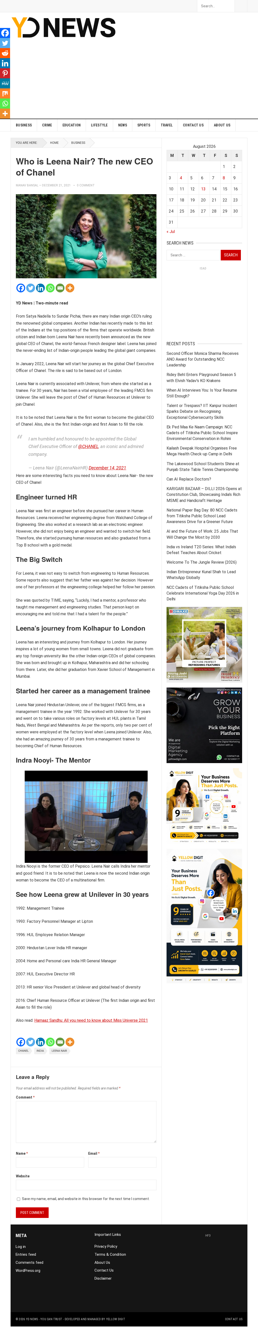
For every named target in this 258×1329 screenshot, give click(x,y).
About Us (222, 125)
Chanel (23, 1050)
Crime (47, 125)
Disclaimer (103, 1278)
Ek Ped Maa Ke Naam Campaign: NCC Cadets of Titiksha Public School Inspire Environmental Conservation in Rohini (202, 433)
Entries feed (26, 1254)
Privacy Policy (105, 1246)
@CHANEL (88, 446)
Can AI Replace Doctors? (189, 479)
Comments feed (29, 1262)
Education (71, 125)
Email (94, 1153)
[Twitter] (30, 288)
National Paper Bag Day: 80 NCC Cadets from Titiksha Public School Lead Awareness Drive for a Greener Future (202, 516)
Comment (25, 1097)
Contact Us (193, 125)
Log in (21, 1246)
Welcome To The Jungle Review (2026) (202, 562)
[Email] (60, 288)
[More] (70, 288)
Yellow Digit (115, 1319)
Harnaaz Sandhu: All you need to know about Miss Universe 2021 (91, 1020)
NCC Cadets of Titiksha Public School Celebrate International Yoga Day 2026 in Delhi (203, 593)
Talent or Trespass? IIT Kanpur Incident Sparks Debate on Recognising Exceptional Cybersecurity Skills (202, 411)
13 (203, 189)
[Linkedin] (40, 288)
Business (24, 125)
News (122, 125)
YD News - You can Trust (44, 1319)
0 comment (86, 185)
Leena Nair (59, 1050)
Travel (167, 125)
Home (54, 143)
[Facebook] (20, 288)
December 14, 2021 (107, 467)
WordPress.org (28, 1270)
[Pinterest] (5, 73)
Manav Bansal (27, 185)
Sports (143, 125)
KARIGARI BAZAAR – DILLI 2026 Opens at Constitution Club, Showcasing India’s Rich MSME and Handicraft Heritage (204, 494)
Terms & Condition (110, 1254)
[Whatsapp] (50, 288)
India (40, 1050)
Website (22, 1176)
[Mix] (5, 93)
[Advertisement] (171, 83)
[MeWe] (5, 83)
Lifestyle (99, 125)
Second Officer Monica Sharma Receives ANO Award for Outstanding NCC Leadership (203, 359)
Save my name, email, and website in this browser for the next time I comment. (86, 1199)
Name (22, 1153)
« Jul (171, 231)
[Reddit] (5, 53)
